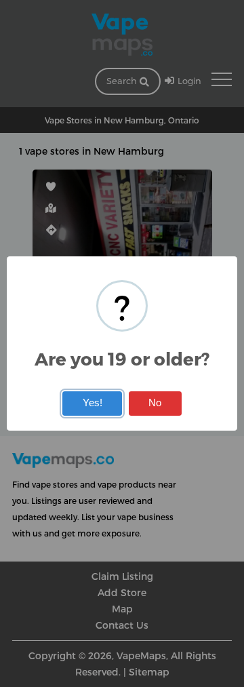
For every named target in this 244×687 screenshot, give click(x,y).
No (154, 402)
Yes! (92, 402)
